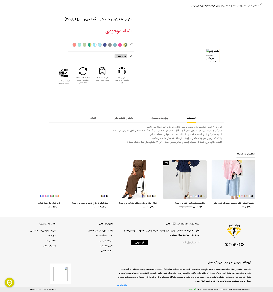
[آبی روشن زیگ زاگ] (95, 45)
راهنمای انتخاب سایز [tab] (124, 118)
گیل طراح (192, 289)
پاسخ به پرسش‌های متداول (100, 231)
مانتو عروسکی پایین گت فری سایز (190, 203)
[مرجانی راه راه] (74, 45)
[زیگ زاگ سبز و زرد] (89, 45)
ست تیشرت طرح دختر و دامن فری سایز (90, 203)
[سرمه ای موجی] (105, 45)
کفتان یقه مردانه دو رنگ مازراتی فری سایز (138, 203)
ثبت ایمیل (139, 243)
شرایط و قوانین (105, 241)
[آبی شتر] (115, 45)
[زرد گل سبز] (125, 45)
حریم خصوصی (106, 246)
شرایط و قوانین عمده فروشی (43, 231)
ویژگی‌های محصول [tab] (160, 118)
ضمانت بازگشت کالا (103, 236)
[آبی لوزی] (100, 45)
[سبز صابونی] (79, 45)
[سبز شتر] (84, 45)
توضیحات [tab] (191, 118)
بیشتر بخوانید (122, 285)
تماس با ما (51, 241)
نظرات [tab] (93, 118)
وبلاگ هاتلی (106, 251)
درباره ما (52, 236)
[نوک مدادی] (110, 45)
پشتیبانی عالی (49, 246)
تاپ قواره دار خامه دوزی (49, 203)
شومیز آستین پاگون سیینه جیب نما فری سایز (234, 203)
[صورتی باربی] (120, 45)
